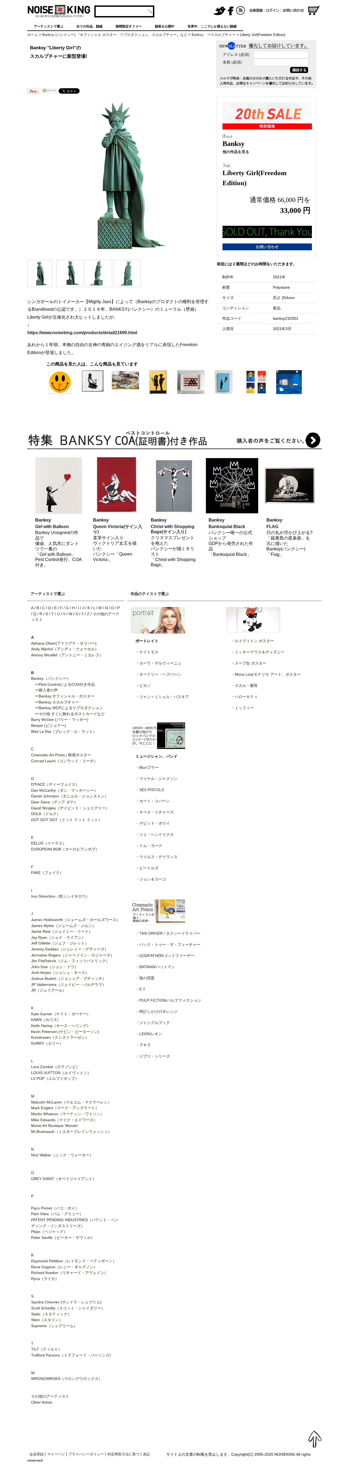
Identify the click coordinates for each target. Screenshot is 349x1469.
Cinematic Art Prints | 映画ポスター (61, 755)
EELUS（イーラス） (48, 843)
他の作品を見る (235, 152)
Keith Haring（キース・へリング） (61, 1025)
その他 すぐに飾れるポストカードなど (72, 714)
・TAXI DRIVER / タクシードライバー (168, 933)
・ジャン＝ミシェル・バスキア (162, 696)
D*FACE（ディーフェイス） (55, 784)
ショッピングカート (314, 11)
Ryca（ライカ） (45, 1278)
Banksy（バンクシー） (50, 678)
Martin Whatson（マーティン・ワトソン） (67, 1114)
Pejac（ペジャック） (49, 1231)
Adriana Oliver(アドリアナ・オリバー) (64, 643)
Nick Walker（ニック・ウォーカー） (62, 1155)
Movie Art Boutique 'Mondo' (54, 1125)
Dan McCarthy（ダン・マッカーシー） (64, 790)
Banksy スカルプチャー (59, 702)
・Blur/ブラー (147, 767)
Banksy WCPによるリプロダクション (71, 708)
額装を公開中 (164, 26)
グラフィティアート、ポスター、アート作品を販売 (59, 11)
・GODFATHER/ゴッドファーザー (165, 955)
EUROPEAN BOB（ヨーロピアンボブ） (65, 849)
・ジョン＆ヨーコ (151, 879)
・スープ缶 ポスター (248, 663)
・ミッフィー (242, 708)
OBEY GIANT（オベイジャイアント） (63, 1179)
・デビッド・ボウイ (153, 823)
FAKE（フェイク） (47, 872)
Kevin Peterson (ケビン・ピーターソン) (65, 1031)
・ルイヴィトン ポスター (252, 641)
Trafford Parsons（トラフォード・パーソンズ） (72, 1355)
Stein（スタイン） (47, 1320)
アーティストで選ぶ (48, 26)
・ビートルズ (147, 868)
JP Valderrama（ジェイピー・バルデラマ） (68, 984)
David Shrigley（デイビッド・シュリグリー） (70, 808)
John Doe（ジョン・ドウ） (54, 967)
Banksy (43, 520)
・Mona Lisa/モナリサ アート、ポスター (266, 674)
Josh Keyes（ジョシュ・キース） (60, 972)
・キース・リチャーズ (155, 812)
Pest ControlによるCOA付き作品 (67, 684)
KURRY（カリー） (47, 1043)
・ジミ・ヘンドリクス (155, 834)
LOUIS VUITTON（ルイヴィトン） (61, 1073)
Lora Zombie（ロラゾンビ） (55, 1067)
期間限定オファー (129, 26)
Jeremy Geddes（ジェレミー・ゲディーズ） (69, 949)
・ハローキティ (244, 696)
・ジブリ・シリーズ (153, 1056)
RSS (241, 11)
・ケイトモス (147, 652)
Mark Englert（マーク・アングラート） (65, 1108)
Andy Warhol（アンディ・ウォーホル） (65, 649)
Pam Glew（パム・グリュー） (57, 1214)
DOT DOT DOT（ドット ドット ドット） (66, 820)
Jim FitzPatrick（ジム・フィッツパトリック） (70, 961)
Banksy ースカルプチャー (214, 35)
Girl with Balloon (52, 526)
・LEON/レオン (149, 1034)
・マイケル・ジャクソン (156, 778)
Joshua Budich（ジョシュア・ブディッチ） (68, 978)
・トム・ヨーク (149, 845)
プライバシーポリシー (86, 1454)
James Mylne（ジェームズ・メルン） (63, 926)
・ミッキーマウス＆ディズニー (257, 652)
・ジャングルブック (153, 1022)
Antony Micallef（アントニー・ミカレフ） (67, 655)
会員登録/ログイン (264, 11)
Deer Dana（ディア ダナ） (54, 802)
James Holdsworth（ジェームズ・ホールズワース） (75, 920)
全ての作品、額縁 (89, 26)
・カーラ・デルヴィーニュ (158, 663)
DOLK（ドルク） (46, 814)
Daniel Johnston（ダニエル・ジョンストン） (70, 796)
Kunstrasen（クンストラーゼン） (60, 1037)
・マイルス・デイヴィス (156, 857)
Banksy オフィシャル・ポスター (66, 696)
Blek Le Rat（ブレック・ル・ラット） (64, 731)
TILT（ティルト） (46, 1349)
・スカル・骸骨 (244, 685)
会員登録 (36, 1454)
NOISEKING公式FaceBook (231, 11)
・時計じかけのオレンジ (156, 1011)
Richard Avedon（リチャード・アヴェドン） (69, 1272)
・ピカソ (143, 685)
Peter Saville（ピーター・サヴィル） (63, 1237)
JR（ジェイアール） (48, 990)
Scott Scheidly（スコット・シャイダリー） (68, 1308)
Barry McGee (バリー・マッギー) (59, 719)
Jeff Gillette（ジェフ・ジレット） (60, 943)
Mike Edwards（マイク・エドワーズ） (64, 1120)
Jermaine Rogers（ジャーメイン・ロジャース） (72, 955)
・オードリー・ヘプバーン (158, 674)
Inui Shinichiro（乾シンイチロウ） (60, 896)
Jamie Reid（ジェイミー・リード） (61, 931)
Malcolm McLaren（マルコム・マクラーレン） (71, 1102)
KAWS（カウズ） (46, 1019)
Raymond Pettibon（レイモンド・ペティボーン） (73, 1261)
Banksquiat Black (227, 526)
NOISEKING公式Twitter (220, 11)
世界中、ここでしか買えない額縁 (212, 26)
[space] (183, 11)
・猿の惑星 (145, 978)
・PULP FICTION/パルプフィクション (168, 1000)
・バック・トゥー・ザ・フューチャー (168, 944)
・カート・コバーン (153, 801)
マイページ (56, 1454)
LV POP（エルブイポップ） (55, 1078)
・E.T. (141, 989)
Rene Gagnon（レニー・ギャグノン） (64, 1267)
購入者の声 (48, 690)
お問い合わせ (294, 11)
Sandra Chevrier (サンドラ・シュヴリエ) (66, 1302)
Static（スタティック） (51, 1314)
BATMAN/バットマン (157, 967)
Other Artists (41, 1402)
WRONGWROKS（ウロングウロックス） (66, 1378)
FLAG (272, 526)
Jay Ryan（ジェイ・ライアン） (58, 937)
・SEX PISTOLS (150, 790)
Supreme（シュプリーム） (54, 1326)
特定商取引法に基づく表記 (128, 1454)
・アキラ (143, 1045)
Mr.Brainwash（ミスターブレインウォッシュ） (71, 1131)
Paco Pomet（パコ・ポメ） (55, 1208)
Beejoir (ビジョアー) (48, 725)
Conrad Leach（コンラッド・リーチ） (64, 761)
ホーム (32, 35)
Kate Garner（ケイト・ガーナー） (61, 1014)
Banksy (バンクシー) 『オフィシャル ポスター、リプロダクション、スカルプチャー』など (114, 35)
